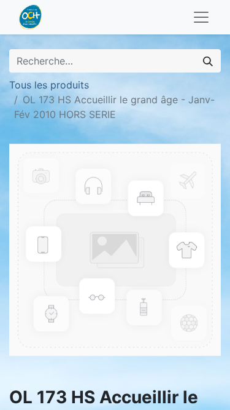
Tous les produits (49, 85)
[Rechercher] (208, 61)
